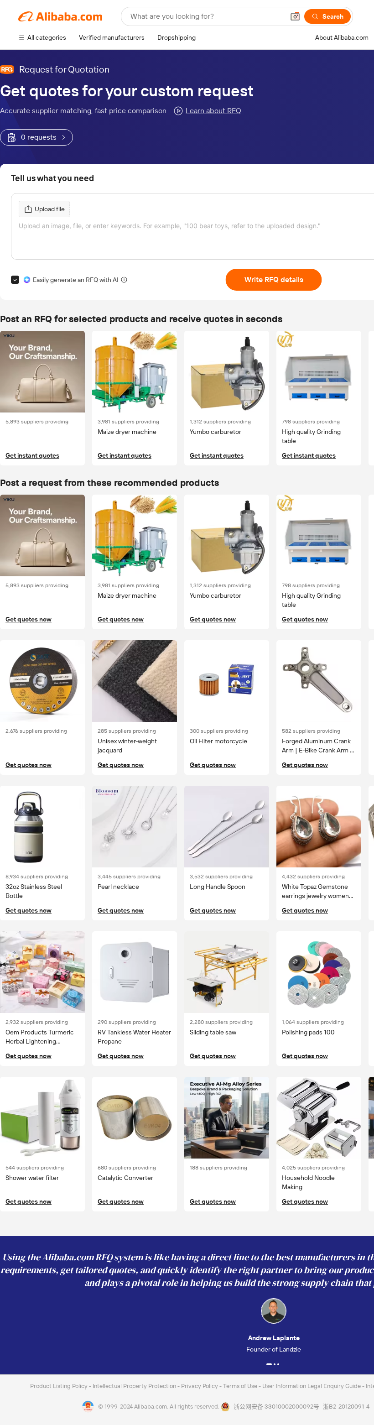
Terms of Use (241, 1386)
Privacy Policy (200, 1386)
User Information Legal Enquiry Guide (311, 1386)
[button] (295, 16)
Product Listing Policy (59, 1386)
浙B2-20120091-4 (346, 1406)
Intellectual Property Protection (135, 1386)
